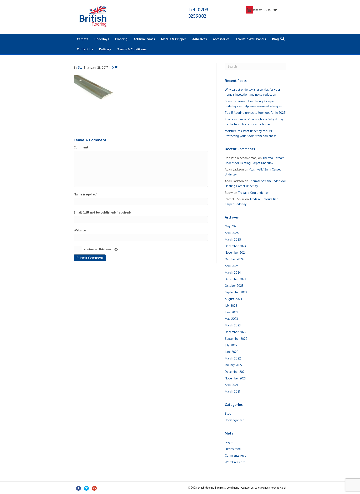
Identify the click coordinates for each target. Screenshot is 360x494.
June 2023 (231, 312)
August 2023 (233, 299)
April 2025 (232, 233)
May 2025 (231, 226)
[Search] (282, 38)
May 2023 (231, 318)
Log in (229, 442)
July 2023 (231, 305)
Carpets (82, 39)
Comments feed (235, 455)
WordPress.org (235, 462)
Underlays (101, 39)
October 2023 (234, 285)
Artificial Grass (144, 39)
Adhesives (199, 39)
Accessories (221, 39)
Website (80, 230)
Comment (81, 147)
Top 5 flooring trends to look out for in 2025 (255, 112)
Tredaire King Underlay (253, 192)
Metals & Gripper (173, 39)
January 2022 (233, 365)
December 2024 (235, 246)
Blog (275, 39)
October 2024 (234, 259)
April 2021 (231, 385)
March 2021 (232, 391)
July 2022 (231, 345)
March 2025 (233, 239)
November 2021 (235, 378)
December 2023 (235, 279)
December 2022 (235, 332)
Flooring (121, 39)
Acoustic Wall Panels (251, 39)
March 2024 (233, 272)
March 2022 (233, 358)
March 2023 (233, 325)
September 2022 (236, 338)
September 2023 (236, 292)
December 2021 (235, 371)
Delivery (105, 49)
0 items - (262, 9)
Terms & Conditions (131, 49)
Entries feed (233, 449)
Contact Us (85, 49)
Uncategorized (234, 420)
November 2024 (235, 252)
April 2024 (232, 266)
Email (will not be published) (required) (102, 212)
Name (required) (85, 194)
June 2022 (231, 351)
